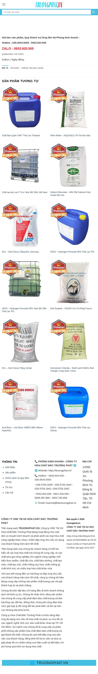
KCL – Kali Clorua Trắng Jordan (17, 368)
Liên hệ (9, 492)
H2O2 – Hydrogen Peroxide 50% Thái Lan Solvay (70, 429)
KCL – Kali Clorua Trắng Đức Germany (20, 251)
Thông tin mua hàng (32, 68)
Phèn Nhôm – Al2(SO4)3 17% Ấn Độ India (70, 135)
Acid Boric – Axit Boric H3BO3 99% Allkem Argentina (22, 429)
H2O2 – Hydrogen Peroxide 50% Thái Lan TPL (72, 251)
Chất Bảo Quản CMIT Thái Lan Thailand (21, 135)
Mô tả (5, 68)
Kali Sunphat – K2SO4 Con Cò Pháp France (71, 308)
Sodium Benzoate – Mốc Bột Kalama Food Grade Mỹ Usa (70, 193)
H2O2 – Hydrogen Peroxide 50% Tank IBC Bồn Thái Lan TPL (24, 309)
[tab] (5, 68)
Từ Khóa (14, 68)
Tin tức (9, 487)
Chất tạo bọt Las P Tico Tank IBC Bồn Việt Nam (24, 192)
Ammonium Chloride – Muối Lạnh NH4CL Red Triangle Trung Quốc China (72, 369)
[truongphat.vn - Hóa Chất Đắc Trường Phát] (49, 4)
